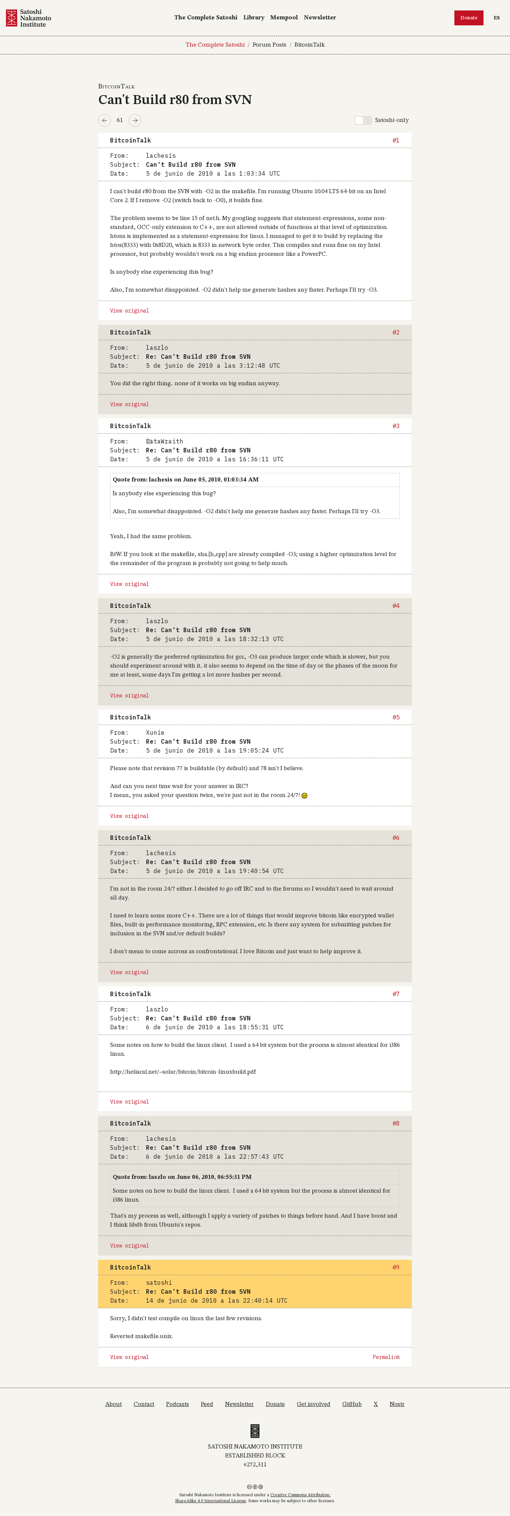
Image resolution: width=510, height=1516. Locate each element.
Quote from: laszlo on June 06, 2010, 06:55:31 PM (182, 1177)
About (113, 1404)
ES (498, 18)
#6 (396, 837)
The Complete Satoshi (205, 18)
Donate (469, 18)
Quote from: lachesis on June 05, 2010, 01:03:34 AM (186, 480)
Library (253, 18)
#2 (396, 332)
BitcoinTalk (310, 45)
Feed (207, 1404)
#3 (396, 426)
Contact (144, 1404)
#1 (396, 140)
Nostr (397, 1404)
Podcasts (177, 1404)
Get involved (313, 1404)
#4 (396, 605)
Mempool (284, 18)
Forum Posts (269, 45)
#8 (396, 1123)
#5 (396, 717)
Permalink (386, 1357)
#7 (396, 994)
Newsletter (320, 18)
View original (129, 310)
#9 (396, 1267)
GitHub (352, 1404)
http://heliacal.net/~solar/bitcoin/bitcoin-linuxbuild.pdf (183, 1072)
